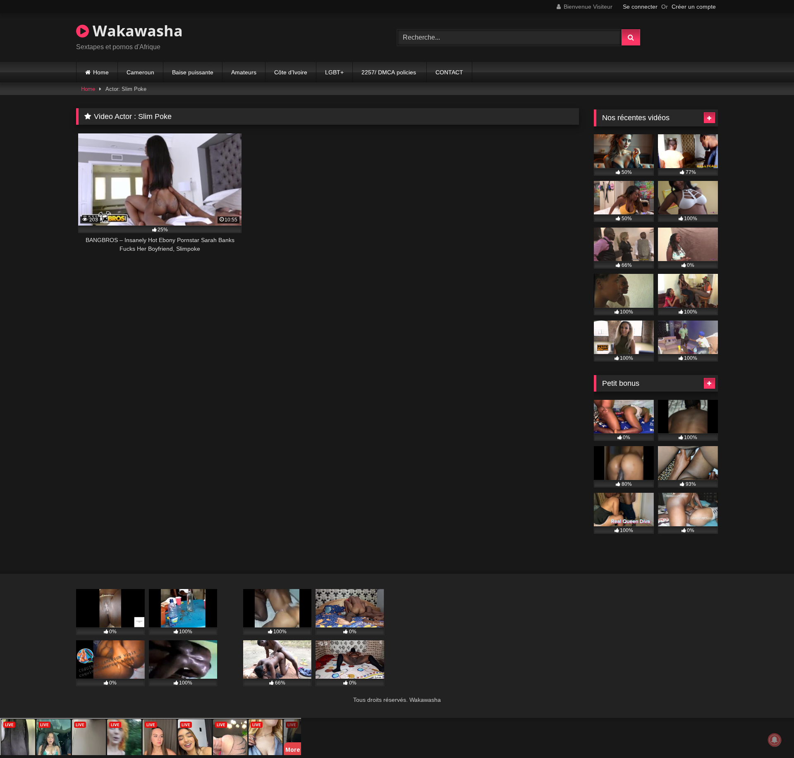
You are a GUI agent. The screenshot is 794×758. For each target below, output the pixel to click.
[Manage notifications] (774, 739)
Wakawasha (136, 31)
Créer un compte (694, 6)
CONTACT (449, 72)
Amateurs (243, 72)
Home (101, 72)
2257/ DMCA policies (389, 72)
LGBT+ (334, 72)
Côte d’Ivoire (290, 72)
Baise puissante (192, 72)
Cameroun (140, 72)
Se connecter (640, 6)
